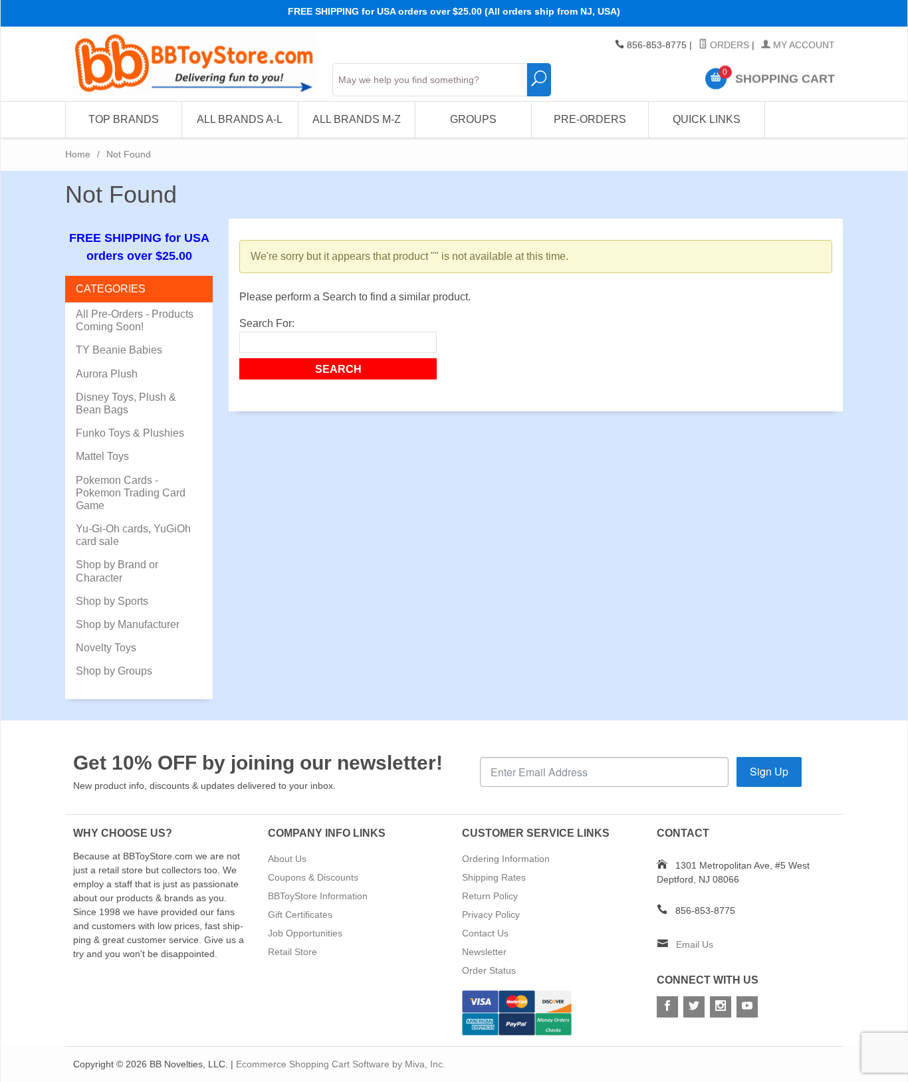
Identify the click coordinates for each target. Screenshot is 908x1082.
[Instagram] (720, 1007)
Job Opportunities (305, 933)
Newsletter (484, 951)
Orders (728, 45)
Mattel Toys (102, 456)
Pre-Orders (590, 119)
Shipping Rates (494, 877)
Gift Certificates (300, 914)
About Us (287, 858)
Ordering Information (506, 858)
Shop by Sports (112, 601)
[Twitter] (694, 1007)
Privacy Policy (491, 914)
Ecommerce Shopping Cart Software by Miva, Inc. (340, 1064)
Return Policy (490, 896)
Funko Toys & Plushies (130, 433)
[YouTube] (747, 1007)
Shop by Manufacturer (127, 624)
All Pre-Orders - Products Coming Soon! (134, 320)
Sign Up (769, 771)
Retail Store (292, 951)
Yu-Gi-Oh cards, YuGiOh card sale (133, 535)
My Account (802, 45)
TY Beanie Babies (119, 350)
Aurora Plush (107, 373)
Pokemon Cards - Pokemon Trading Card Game (130, 493)
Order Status (489, 970)
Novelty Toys (106, 647)
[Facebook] (667, 1007)
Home (77, 154)
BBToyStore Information (318, 896)
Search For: (266, 323)
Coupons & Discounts (313, 877)
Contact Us (485, 933)
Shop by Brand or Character (117, 571)
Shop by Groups (114, 671)
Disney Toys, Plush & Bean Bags (126, 403)
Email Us (694, 944)
